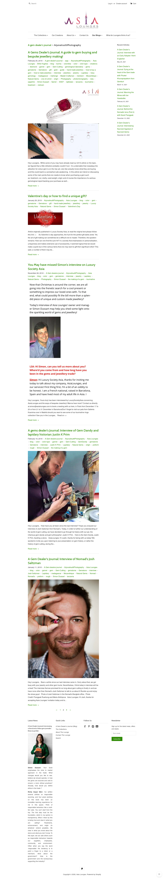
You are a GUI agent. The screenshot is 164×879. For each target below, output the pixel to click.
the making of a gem (76, 279)
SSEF (61, 82)
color (75, 63)
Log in (110, 3)
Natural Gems (33, 79)
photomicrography (80, 79)
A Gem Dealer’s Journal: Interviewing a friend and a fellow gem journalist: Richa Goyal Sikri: (40, 728)
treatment (31, 85)
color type (84, 63)
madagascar (43, 76)
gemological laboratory (74, 66)
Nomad (93, 573)
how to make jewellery (42, 73)
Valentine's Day (74, 206)
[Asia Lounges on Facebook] (85, 727)
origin (56, 79)
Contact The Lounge (63, 735)
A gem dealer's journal (39, 45)
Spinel (54, 82)
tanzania (79, 82)
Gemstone (43, 70)
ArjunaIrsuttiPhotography (80, 60)
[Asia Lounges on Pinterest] (89, 727)
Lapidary (84, 73)
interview (57, 73)
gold (55, 70)
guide (62, 70)
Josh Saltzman (34, 573)
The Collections (40, 35)
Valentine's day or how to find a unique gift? (57, 196)
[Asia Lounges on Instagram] (93, 727)
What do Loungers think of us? (118, 35)
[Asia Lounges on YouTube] (97, 727)
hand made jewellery (75, 70)
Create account (121, 3)
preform (96, 445)
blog (52, 63)
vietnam (41, 85)
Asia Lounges (71, 200)
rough (32, 448)
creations (93, 63)
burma (58, 63)
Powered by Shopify (94, 874)
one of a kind (46, 79)
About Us (71, 35)
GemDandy (82, 441)
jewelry (76, 73)
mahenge (54, 76)
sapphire (31, 82)
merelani (80, 76)
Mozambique (91, 76)
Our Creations (57, 35)
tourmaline (89, 82)
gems (88, 66)
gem (48, 66)
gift (50, 70)
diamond (33, 66)
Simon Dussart (43, 82)
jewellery (67, 73)
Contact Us (84, 35)
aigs (66, 60)
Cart (134, 3)
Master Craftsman (67, 76)
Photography (66, 79)
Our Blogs (96, 35)
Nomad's (31, 576)
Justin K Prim (55, 445)
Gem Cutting (58, 66)
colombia (67, 63)
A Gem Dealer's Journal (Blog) (66, 726)
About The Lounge (62, 732)
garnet (41, 66)
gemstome (32, 70)
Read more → (33, 185)
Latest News (33, 721)
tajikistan (69, 82)
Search (58, 738)
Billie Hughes (42, 63)
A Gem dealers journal (55, 273)
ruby (92, 79)
